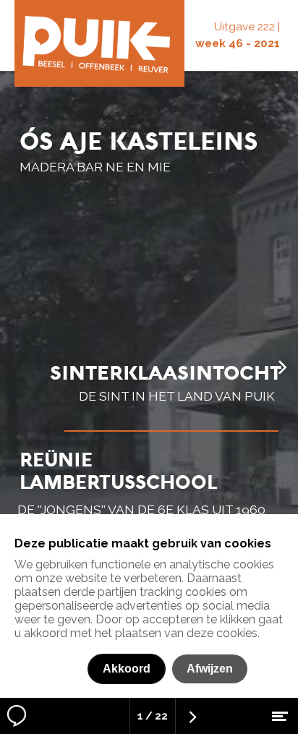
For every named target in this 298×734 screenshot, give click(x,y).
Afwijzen (210, 668)
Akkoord (126, 668)
